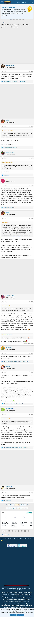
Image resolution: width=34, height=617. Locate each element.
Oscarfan (8, 347)
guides (28, 588)
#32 (32, 126)
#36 (32, 301)
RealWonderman (6, 27)
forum (24, 588)
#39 (32, 414)
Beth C (8, 120)
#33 (32, 158)
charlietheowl (10, 65)
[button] (1, 2)
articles (19, 588)
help (20, 590)
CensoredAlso (10, 295)
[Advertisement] (17, 46)
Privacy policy (20, 538)
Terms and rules (11, 538)
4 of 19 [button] (17, 505)
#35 (32, 218)
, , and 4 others (16, 361)
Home (29, 538)
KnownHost (26, 601)
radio (12, 590)
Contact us (3, 538)
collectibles (13, 588)
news (7, 588)
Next (22, 505)
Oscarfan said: (5, 419)
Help (26, 538)
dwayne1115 (10, 408)
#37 (32, 353)
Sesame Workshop (12, 597)
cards (16, 590)
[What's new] (29, 2)
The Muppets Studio (12, 596)
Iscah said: (4, 222)
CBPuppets (9, 486)
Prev (11, 505)
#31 (32, 71)
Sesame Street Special (8, 7)
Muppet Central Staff (9, 594)
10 (23, 19)
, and (14, 81)
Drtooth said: (5, 306)
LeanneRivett (10, 152)
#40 (32, 492)
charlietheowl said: (6, 131)
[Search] (32, 2)
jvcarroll (8, 366)
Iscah (7, 180)
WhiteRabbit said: (6, 335)
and (10, 147)
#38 (32, 372)
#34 (32, 185)
